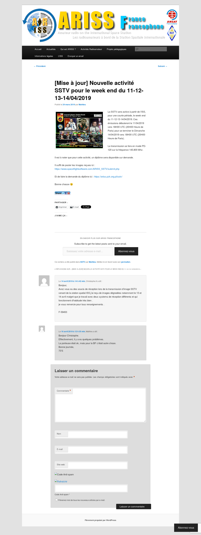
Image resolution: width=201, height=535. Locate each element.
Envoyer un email (76, 56)
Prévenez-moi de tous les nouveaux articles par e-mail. (81, 500)
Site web (61, 464)
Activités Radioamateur (91, 49)
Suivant (162, 66)
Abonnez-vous (126, 251)
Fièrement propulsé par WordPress (100, 520)
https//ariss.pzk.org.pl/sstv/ (108, 176)
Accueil (38, 49)
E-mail (60, 449)
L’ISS (60, 56)
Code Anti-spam (61, 494)
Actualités (51, 49)
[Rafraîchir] (61, 481)
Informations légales (44, 56)
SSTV (82, 261)
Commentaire (64, 390)
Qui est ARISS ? (68, 49)
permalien (125, 261)
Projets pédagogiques (116, 49)
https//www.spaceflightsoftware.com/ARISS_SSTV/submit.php (87, 168)
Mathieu (82, 104)
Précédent (40, 66)
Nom (59, 433)
